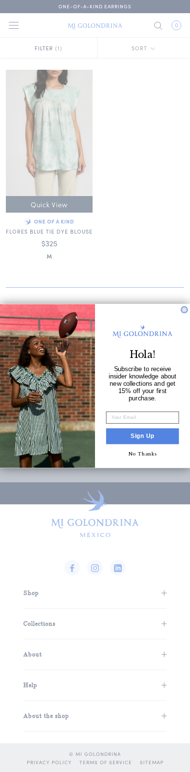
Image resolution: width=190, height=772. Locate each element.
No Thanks (142, 453)
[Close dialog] (184, 310)
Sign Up (142, 436)
